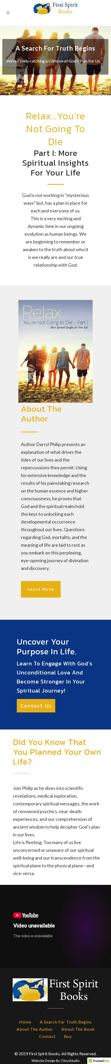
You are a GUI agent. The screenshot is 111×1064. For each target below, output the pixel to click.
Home (25, 1021)
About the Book (78, 1029)
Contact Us (36, 706)
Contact (47, 1036)
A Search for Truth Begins (66, 1021)
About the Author (35, 1029)
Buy (68, 1036)
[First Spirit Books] (55, 13)
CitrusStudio (70, 1061)
